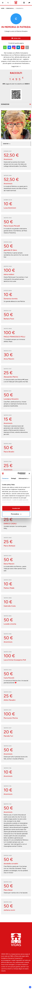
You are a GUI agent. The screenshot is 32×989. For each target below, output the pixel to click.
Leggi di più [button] (15, 66)
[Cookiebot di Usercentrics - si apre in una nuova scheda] (18, 473)
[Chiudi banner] (29, 473)
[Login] (24, 2)
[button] (2, 2)
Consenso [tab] (5, 478)
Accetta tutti (16, 508)
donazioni (16, 104)
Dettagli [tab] (13, 478)
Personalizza (15, 514)
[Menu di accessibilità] (30, 987)
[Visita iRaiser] (16, 977)
